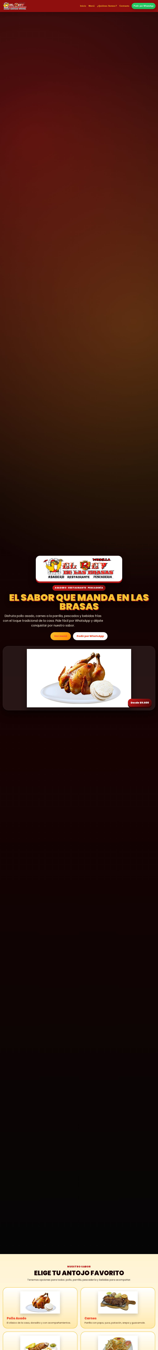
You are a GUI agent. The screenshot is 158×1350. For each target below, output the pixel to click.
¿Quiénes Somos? (107, 6)
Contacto (124, 6)
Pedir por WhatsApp (144, 6)
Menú (92, 6)
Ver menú (60, 636)
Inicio (83, 6)
